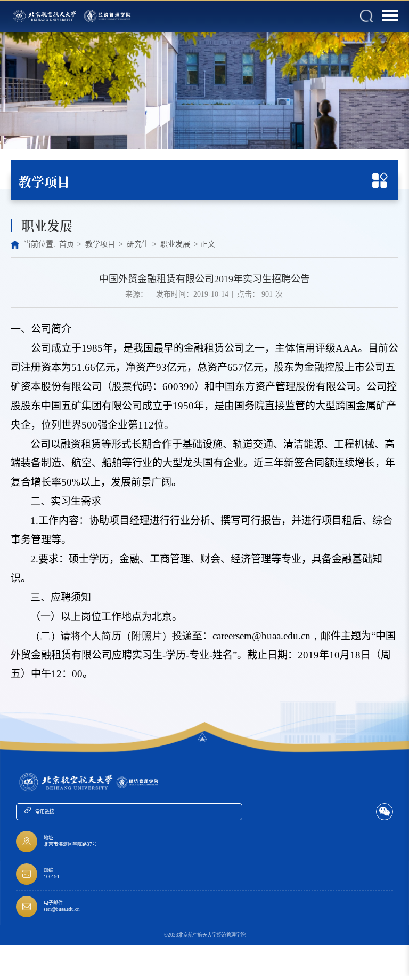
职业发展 (175, 244)
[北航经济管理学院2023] (108, 16)
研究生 (138, 244)
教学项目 (100, 244)
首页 (66, 244)
